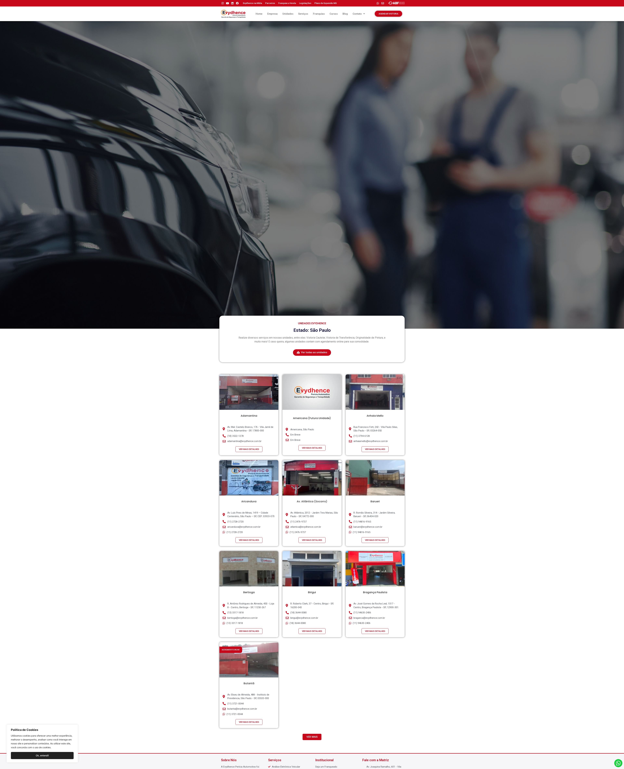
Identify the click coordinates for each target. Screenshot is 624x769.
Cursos (334, 13)
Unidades (287, 13)
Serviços (303, 13)
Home (259, 13)
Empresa (272, 13)
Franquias (319, 13)
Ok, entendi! (42, 755)
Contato (357, 13)
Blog (345, 13)
